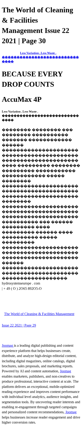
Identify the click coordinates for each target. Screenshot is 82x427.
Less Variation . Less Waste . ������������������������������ (40, 57)
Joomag (8, 345)
